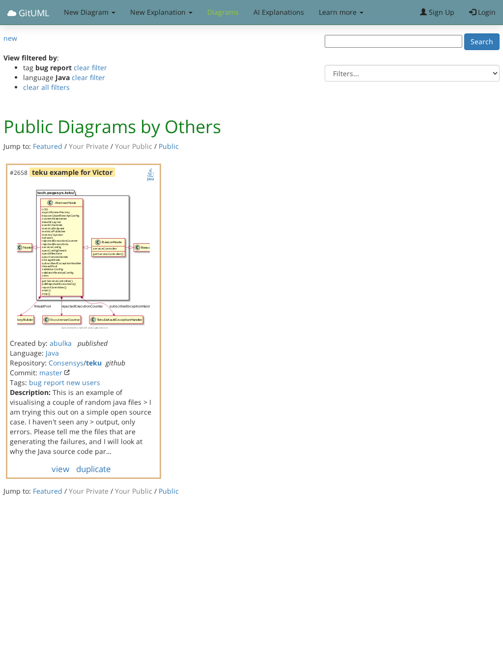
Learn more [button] (339, 12)
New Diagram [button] (87, 12)
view (60, 469)
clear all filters (46, 87)
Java (52, 353)
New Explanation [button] (159, 12)
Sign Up (440, 12)
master (50, 372)
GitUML (32, 13)
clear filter (90, 67)
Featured (47, 146)
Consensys (66, 362)
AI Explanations (278, 12)
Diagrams (223, 12)
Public (169, 146)
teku (94, 362)
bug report (46, 382)
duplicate (93, 469)
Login (486, 12)
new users (83, 382)
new (10, 38)
